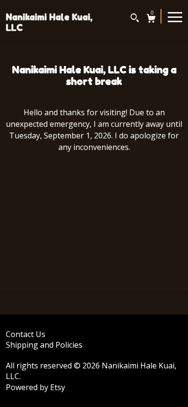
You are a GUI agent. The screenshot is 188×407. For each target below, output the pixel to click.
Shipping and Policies (44, 344)
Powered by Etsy (35, 387)
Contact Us (25, 334)
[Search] (135, 19)
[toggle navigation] (175, 16)
